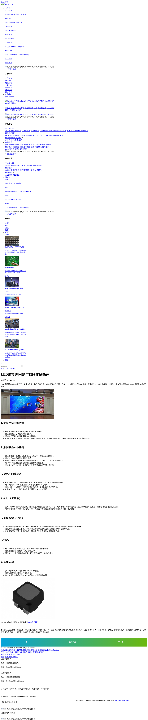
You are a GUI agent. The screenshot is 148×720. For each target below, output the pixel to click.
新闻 (7, 234)
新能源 (48, 145)
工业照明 (16, 149)
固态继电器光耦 (46, 131)
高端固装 (52, 135)
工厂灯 (13, 140)
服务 (18, 654)
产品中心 (8, 94)
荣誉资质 (41, 650)
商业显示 (38, 147)
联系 (7, 360)
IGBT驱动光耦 (72, 131)
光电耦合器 (9, 97)
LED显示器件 (10, 103)
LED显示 (8, 147)
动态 (7, 232)
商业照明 (23, 149)
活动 (7, 276)
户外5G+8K (44, 135)
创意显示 (59, 135)
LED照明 (8, 149)
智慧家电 (26, 145)
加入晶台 (55, 650)
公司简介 (11, 650)
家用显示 (23, 147)
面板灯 (7, 140)
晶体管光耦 (9, 131)
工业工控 (34, 145)
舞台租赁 (16, 135)
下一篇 (120, 642)
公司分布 (33, 650)
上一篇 (24, 642)
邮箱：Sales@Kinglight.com (11, 667)
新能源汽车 (18, 145)
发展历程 (26, 650)
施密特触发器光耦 (59, 131)
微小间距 (8, 135)
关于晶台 (8, 8)
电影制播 (16, 147)
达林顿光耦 (26, 131)
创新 (6, 654)
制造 (10, 654)
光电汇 (7, 317)
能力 (2, 654)
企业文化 (48, 650)
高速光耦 (17, 131)
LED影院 (23, 135)
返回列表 (72, 642)
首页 (2, 368)
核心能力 (8, 177)
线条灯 (19, 140)
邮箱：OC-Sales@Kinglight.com (12, 681)
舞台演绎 (30, 147)
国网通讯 (41, 145)
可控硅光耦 (35, 131)
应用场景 (8, 142)
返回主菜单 (11, 69)
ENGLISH (9, 4)
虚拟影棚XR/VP (33, 135)
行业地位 (19, 650)
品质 (14, 654)
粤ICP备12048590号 (122, 700)
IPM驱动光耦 (83, 131)
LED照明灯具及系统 (13, 110)
